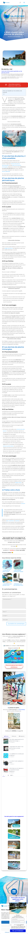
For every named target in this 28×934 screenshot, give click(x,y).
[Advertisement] (14, 788)
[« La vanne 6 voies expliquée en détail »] (5, 765)
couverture (11, 520)
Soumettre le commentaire (16, 624)
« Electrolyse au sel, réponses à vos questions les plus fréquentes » (16, 770)
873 (9, 171)
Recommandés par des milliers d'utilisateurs (14, 666)
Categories (22, 736)
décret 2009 (5, 171)
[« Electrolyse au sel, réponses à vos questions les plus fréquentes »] (5, 772)
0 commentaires (16, 36)
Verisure (23, 503)
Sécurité (10, 36)
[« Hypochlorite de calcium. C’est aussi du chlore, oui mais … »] (5, 750)
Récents (14, 736)
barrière (17, 520)
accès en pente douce (8, 446)
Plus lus (6, 736)
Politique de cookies (8, 932)
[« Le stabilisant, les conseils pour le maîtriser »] (5, 757)
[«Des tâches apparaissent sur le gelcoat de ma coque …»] (5, 743)
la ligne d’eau (18, 482)
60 (8, 775)
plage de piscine (9, 248)
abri (7, 520)
